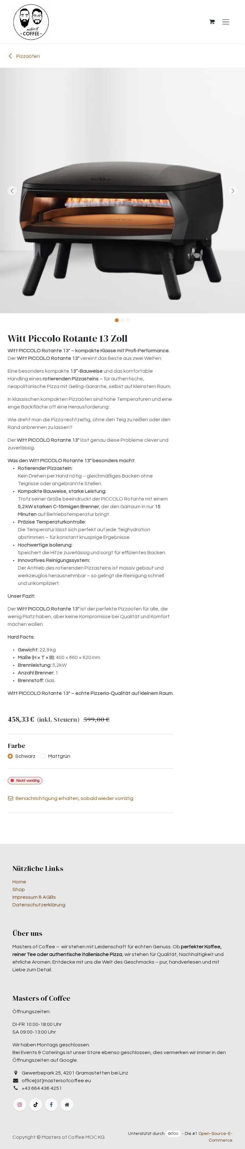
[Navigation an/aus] (226, 22)
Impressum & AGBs (34, 897)
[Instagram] (19, 1104)
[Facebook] (51, 1104)
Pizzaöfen (27, 56)
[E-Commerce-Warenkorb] (212, 22)
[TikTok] (35, 1104)
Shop (18, 889)
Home (19, 881)
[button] (12, 190)
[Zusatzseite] (67, 1104)
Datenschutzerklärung (38, 904)
